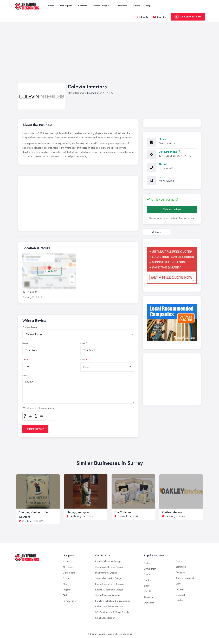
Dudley (179, 561)
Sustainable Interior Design (108, 578)
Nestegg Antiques (78, 512)
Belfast (147, 563)
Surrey (98, 93)
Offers (136, 5)
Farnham (169, 516)
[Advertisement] (109, 56)
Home (51, 5)
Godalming (75, 516)
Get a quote (66, 5)
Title (24, 359)
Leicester (180, 589)
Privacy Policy (70, 601)
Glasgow (180, 572)
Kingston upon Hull (185, 578)
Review (25, 375)
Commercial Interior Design (109, 567)
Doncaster (149, 602)
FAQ (65, 595)
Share (158, 232)
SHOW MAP (49, 271)
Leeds (178, 583)
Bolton (147, 574)
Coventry (148, 597)
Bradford (148, 580)
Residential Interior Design (108, 561)
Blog (148, 5)
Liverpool (180, 595)
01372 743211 (166, 168)
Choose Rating (29, 327)
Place (83, 359)
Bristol (147, 585)
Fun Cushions (122, 512)
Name (25, 343)
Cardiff (147, 591)
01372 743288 (166, 181)
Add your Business (190, 16)
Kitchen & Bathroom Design (109, 589)
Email (82, 343)
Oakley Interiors (172, 512)
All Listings (68, 567)
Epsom (90, 93)
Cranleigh (27, 521)
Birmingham (150, 568)
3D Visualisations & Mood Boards (112, 612)
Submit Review (35, 429)
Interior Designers (102, 5)
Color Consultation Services (109, 606)
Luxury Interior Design (106, 572)
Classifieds (122, 5)
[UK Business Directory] (172, 322)
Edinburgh (181, 566)
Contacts (82, 5)
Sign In (144, 17)
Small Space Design (105, 618)
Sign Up (161, 17)
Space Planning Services (107, 595)
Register (67, 589)
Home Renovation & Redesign (110, 584)
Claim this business (172, 209)
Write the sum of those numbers (38, 408)
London (179, 600)
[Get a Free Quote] (172, 265)
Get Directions (168, 152)
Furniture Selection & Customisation (113, 601)
